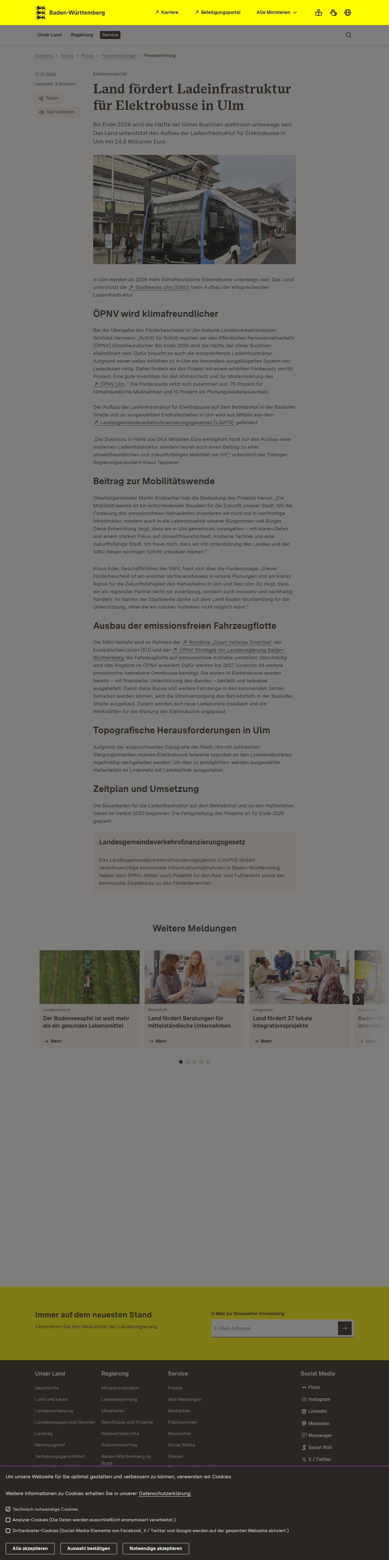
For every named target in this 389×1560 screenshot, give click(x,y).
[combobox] (277, 13)
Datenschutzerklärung (165, 1493)
